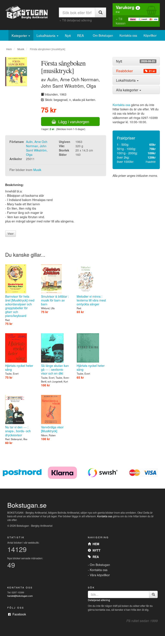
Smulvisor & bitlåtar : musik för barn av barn (55, 300)
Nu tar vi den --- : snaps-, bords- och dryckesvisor (18, 431)
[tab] (136, 61)
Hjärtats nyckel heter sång (19, 367)
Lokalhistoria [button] (126, 80)
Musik (20, 49)
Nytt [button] (135, 61)
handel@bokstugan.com (20, 595)
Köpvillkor (150, 35)
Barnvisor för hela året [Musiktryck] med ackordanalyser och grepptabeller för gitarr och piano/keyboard (19, 306)
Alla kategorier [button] (127, 89)
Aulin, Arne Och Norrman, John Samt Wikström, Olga (36, 148)
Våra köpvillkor (100, 575)
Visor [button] (11, 233)
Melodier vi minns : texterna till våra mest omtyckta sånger (91, 300)
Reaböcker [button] (135, 71)
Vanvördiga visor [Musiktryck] (52, 429)
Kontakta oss (128, 35)
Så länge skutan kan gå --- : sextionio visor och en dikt (55, 369)
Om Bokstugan (103, 35)
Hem (9, 49)
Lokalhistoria (46, 35)
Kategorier (20, 35)
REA (80, 35)
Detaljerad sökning (99, 600)
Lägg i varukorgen (72, 121)
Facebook (18, 614)
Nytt (68, 35)
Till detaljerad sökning (77, 20)
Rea (95, 557)
